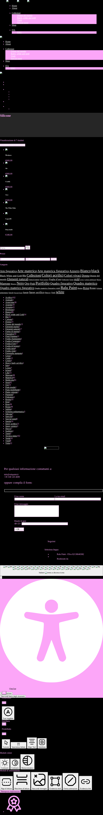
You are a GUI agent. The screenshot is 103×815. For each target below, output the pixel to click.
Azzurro (74, 271)
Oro (27, 283)
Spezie (26, 292)
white (60, 292)
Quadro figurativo (61, 283)
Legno (82, 279)
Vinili (53, 292)
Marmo (99, 279)
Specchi (11, 293)
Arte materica (27, 271)
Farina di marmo (34, 280)
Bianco (85, 271)
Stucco (48, 292)
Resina (80, 288)
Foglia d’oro (55, 279)
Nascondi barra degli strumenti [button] (13, 696)
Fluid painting (44, 279)
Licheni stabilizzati (90, 279)
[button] (1, 577)
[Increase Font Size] (4, 693)
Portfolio (43, 283)
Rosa (86, 288)
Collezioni (34, 275)
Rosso (93, 288)
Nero (20, 283)
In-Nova (72, 559)
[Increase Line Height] (4, 724)
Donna (85, 275)
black (95, 271)
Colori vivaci (72, 275)
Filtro (54, 259)
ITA (2, 77)
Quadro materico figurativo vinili (47, 288)
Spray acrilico (36, 292)
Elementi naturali (17, 279)
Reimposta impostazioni (10, 791)
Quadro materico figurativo (17, 288)
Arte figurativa (8, 271)
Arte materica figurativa (53, 271)
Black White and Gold (11, 275)
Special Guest (18, 293)
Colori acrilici (53, 275)
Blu (24, 275)
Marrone (5, 283)
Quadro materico (85, 283)
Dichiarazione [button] (6, 694)
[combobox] (51, 570)
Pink (32, 283)
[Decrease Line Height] (4, 733)
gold (76, 279)
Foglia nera (65, 280)
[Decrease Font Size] (4, 702)
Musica (13, 284)
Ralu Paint (69, 287)
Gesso (71, 280)
